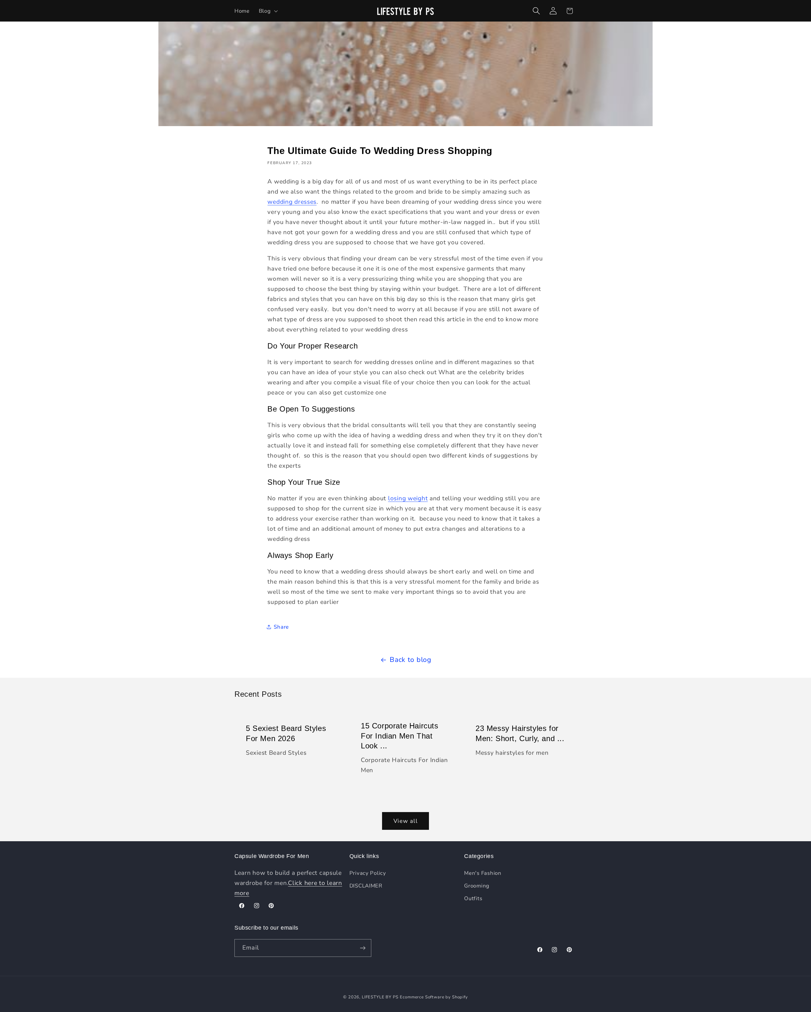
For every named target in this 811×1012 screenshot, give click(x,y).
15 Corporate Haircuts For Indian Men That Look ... (399, 735)
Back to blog (410, 659)
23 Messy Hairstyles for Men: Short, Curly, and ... (520, 733)
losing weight (408, 498)
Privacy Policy (367, 873)
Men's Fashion (482, 873)
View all (405, 821)
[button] (267, 11)
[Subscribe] (362, 948)
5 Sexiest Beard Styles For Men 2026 (286, 733)
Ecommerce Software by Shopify (434, 997)
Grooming (476, 885)
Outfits (473, 898)
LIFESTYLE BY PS (380, 997)
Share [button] (281, 627)
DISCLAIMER (365, 885)
